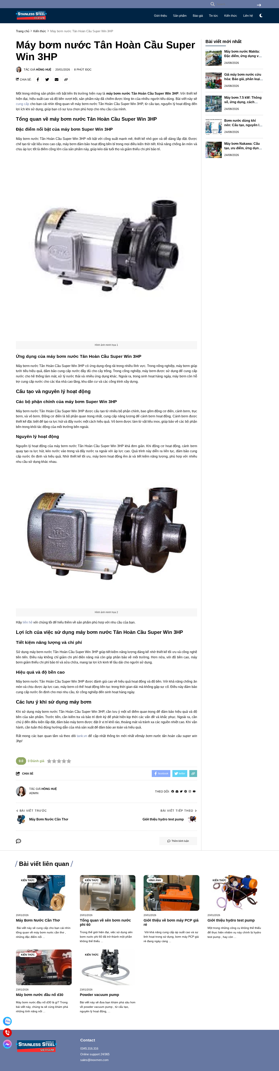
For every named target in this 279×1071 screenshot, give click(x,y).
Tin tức (213, 15)
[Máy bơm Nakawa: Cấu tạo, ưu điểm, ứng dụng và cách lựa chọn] (213, 150)
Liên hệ (248, 15)
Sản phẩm (180, 15)
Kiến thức (230, 15)
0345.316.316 (89, 1048)
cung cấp (22, 104)
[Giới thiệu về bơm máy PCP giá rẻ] (171, 893)
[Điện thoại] (7, 1033)
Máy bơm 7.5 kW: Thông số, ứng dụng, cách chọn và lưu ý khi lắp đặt (243, 102)
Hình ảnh (155, 880)
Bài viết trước (33, 810)
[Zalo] (7, 1021)
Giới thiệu (160, 15)
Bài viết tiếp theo (177, 810)
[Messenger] (7, 1044)
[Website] (177, 791)
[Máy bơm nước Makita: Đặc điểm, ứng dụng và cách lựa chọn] (213, 58)
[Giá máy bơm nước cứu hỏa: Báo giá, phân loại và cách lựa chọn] (213, 81)
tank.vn (82, 736)
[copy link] (66, 79)
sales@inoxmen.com (94, 1060)
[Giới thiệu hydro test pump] (235, 893)
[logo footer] (45, 1046)
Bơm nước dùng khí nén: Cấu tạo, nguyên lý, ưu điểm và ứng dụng (243, 125)
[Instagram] (190, 791)
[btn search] (259, 5)
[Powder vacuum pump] (108, 967)
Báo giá (198, 15)
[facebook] (172, 791)
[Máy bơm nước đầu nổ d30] (44, 967)
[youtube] (194, 791)
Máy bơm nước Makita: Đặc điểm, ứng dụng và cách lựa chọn (242, 56)
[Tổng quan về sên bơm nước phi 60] (108, 893)
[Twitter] (181, 791)
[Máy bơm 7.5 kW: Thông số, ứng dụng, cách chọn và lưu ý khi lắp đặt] (213, 104)
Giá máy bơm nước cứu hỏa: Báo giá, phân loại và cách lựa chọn (242, 79)
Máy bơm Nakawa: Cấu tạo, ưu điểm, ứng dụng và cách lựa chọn (242, 148)
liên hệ (27, 622)
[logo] (31, 20)
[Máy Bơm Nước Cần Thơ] (44, 893)
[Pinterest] (185, 791)
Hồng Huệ (43, 69)
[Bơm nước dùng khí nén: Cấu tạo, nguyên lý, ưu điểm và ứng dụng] (213, 127)
